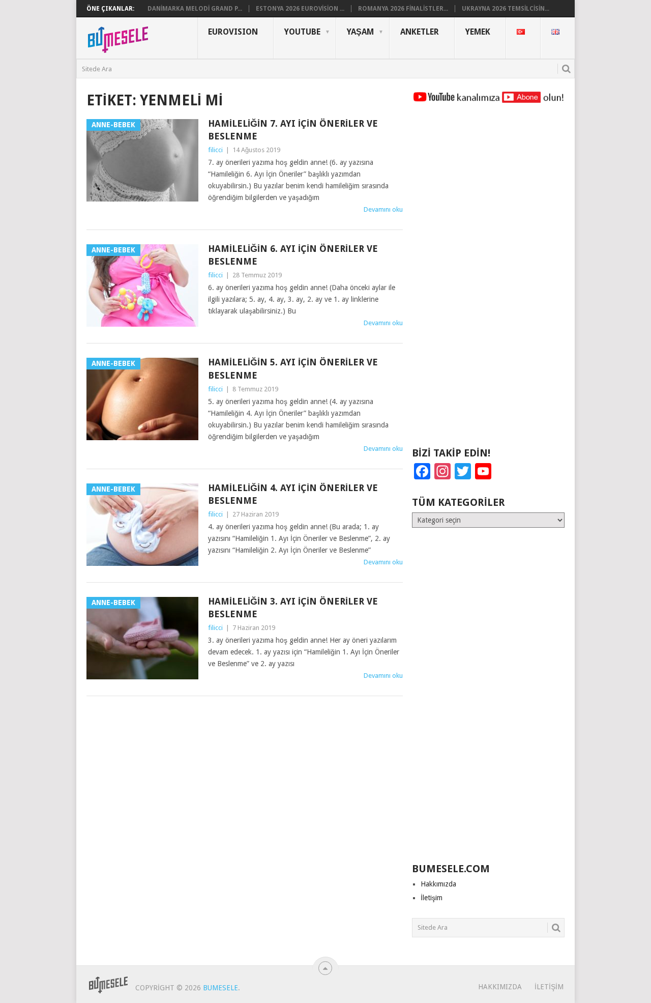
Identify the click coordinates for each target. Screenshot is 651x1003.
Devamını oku (383, 209)
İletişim (431, 898)
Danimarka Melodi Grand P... (194, 8)
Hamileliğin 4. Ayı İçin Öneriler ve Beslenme (293, 494)
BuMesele (220, 988)
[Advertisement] (488, 280)
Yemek (477, 32)
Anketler (419, 32)
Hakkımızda (438, 884)
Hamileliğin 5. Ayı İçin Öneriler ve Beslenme (293, 368)
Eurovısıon (233, 32)
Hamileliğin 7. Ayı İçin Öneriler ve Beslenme (293, 129)
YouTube (302, 32)
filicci (215, 150)
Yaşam (360, 32)
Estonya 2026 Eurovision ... (300, 8)
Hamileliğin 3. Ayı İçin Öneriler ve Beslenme (293, 607)
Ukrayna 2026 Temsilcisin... (505, 8)
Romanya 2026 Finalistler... (403, 8)
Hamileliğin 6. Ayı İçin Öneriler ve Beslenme (293, 255)
